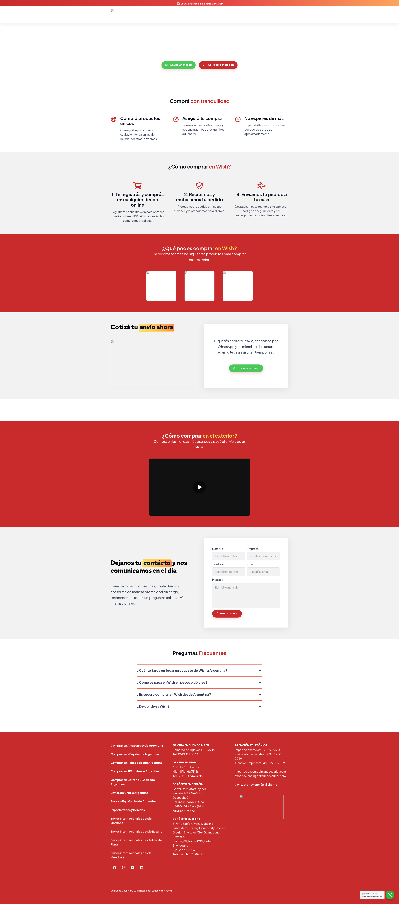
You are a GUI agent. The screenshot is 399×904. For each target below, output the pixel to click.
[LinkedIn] (142, 868)
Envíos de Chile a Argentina (129, 792)
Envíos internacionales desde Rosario (136, 831)
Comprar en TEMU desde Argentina (135, 771)
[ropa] (238, 286)
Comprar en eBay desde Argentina (135, 754)
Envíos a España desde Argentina (133, 801)
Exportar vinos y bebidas (128, 810)
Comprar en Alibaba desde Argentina (136, 762)
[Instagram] (123, 868)
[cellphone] (199, 286)
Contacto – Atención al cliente (256, 784)
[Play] (199, 487)
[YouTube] (133, 868)
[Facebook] (114, 868)
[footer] (261, 807)
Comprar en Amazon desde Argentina (137, 745)
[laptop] (161, 286)
